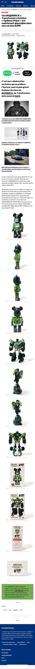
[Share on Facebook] (5, 30)
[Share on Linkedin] (13, 30)
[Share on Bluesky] (19, 666)
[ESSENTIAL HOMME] (17, 2)
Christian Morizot (7, 34)
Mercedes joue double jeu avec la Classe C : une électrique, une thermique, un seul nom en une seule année (16, 169)
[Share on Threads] (16, 666)
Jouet (21, 610)
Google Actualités (16, 73)
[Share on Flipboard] (10, 30)
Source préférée (27, 73)
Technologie (7, 9)
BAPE (17, 96)
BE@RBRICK (7, 93)
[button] (3, 2)
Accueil (3, 9)
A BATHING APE (19, 591)
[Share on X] (8, 30)
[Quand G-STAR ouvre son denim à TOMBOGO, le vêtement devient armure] (16, 133)
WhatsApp (8, 73)
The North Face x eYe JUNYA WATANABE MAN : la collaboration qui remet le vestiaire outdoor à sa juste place (16, 120)
